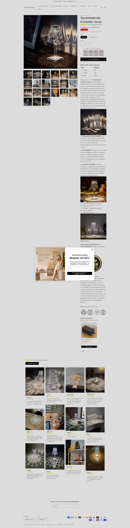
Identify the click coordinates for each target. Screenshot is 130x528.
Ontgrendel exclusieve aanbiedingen (79, 273)
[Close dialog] (92, 249)
